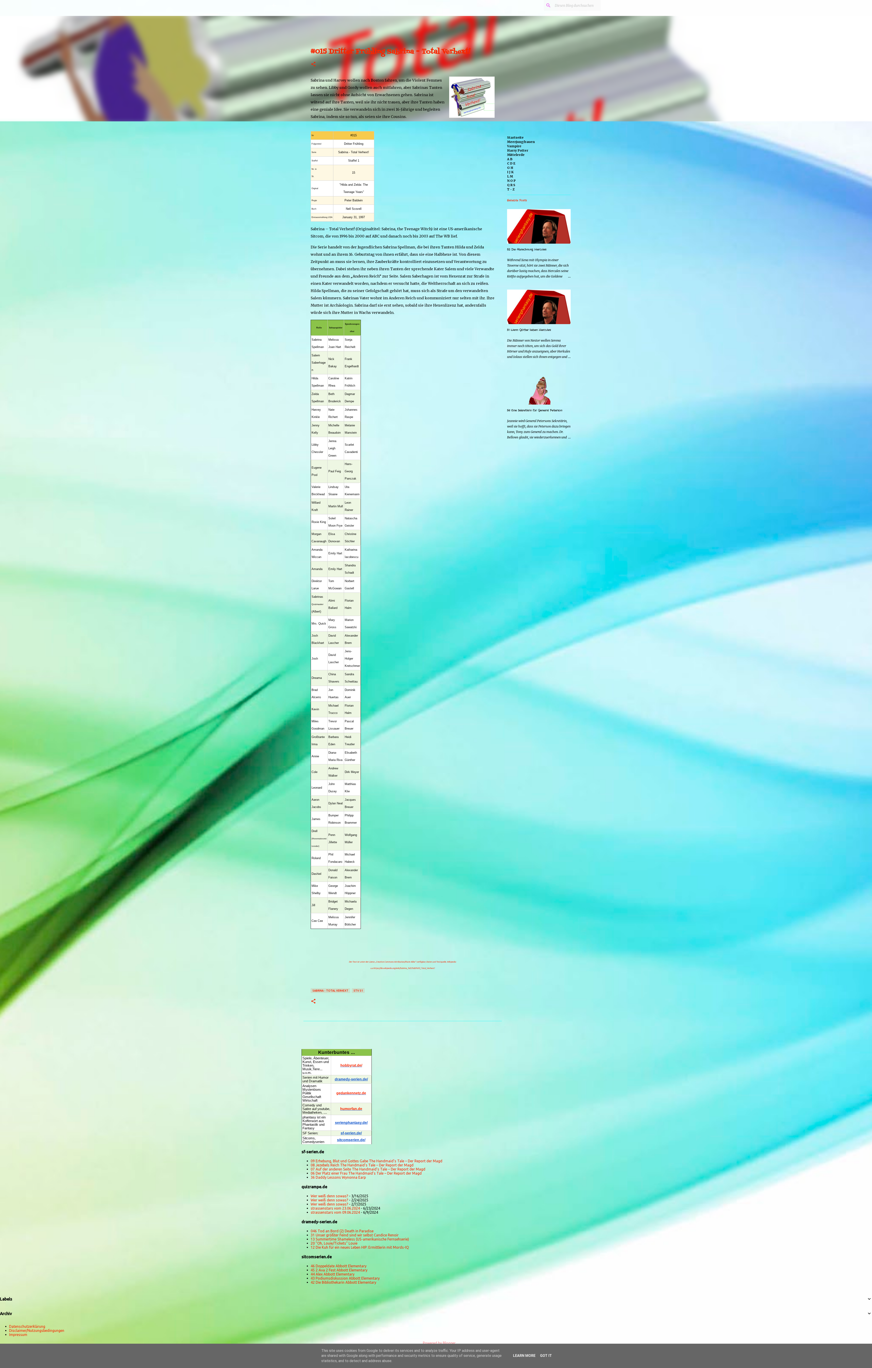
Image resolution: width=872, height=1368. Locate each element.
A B (510, 159)
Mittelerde (516, 155)
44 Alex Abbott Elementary (332, 1274)
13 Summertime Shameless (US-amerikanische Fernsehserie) (360, 1239)
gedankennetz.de (351, 1093)
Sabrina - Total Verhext (330, 990)
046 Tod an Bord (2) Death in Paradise (342, 1231)
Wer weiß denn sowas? (329, 1196)
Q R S (511, 185)
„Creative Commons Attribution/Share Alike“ (395, 962)
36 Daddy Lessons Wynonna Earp (338, 1177)
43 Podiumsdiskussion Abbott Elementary (345, 1278)
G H (510, 168)
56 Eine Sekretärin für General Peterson (534, 410)
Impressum (18, 1335)
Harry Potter (517, 150)
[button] (313, 64)
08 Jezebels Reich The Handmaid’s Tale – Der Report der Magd (362, 1165)
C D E (511, 163)
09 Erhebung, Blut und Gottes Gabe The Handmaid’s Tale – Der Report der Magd (376, 1161)
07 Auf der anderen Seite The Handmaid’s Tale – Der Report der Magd (368, 1169)
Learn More (524, 1355)
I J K (510, 172)
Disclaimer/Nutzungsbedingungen (36, 1330)
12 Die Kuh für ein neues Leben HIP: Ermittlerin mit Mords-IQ (360, 1247)
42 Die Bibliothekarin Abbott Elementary (343, 1282)
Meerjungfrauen (521, 142)
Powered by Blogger (439, 1343)
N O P (511, 181)
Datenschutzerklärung (27, 1326)
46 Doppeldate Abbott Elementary (339, 1266)
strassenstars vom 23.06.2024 (335, 1208)
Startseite (515, 137)
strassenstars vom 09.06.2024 (335, 1212)
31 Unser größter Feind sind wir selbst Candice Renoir (355, 1235)
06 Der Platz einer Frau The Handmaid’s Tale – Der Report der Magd (366, 1173)
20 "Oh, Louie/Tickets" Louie (334, 1243)
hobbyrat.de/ (351, 1065)
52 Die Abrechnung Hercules (526, 249)
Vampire (514, 146)
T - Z (511, 189)
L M (510, 176)
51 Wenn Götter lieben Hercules (529, 330)
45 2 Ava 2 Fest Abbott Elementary (339, 1270)
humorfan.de (351, 1109)
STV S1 (358, 990)
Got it (546, 1355)
